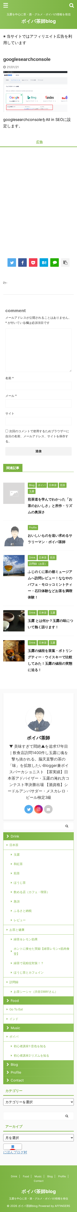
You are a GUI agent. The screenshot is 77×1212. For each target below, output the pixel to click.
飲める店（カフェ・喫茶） (32, 892)
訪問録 (13, 982)
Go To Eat (16, 1009)
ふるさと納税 (23, 910)
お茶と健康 (16, 929)
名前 (9, 378)
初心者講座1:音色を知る (30, 1046)
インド (13, 1019)
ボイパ (13, 1036)
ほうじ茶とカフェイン (29, 972)
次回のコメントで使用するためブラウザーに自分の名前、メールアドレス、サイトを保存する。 (37, 436)
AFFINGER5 (62, 1206)
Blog (14, 1064)
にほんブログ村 (15, 1152)
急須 (17, 901)
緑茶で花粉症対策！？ (29, 963)
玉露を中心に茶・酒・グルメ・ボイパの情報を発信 (38, 1198)
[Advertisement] (38, 199)
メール (11, 395)
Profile (16, 1072)
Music (15, 1028)
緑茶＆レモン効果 (26, 939)
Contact (17, 1080)
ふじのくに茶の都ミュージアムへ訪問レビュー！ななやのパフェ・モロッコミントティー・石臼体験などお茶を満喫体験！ (50, 584)
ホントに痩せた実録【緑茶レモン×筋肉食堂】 (42, 951)
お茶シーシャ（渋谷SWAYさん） (36, 991)
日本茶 (13, 845)
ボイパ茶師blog (38, 21)
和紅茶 (18, 864)
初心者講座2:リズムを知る (31, 1055)
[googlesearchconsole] (44, 262)
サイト (9, 413)
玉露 (17, 854)
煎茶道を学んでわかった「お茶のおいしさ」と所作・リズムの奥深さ (50, 505)
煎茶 (17, 873)
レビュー (20, 920)
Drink (15, 836)
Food (15, 1000)
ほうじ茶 (20, 882)
